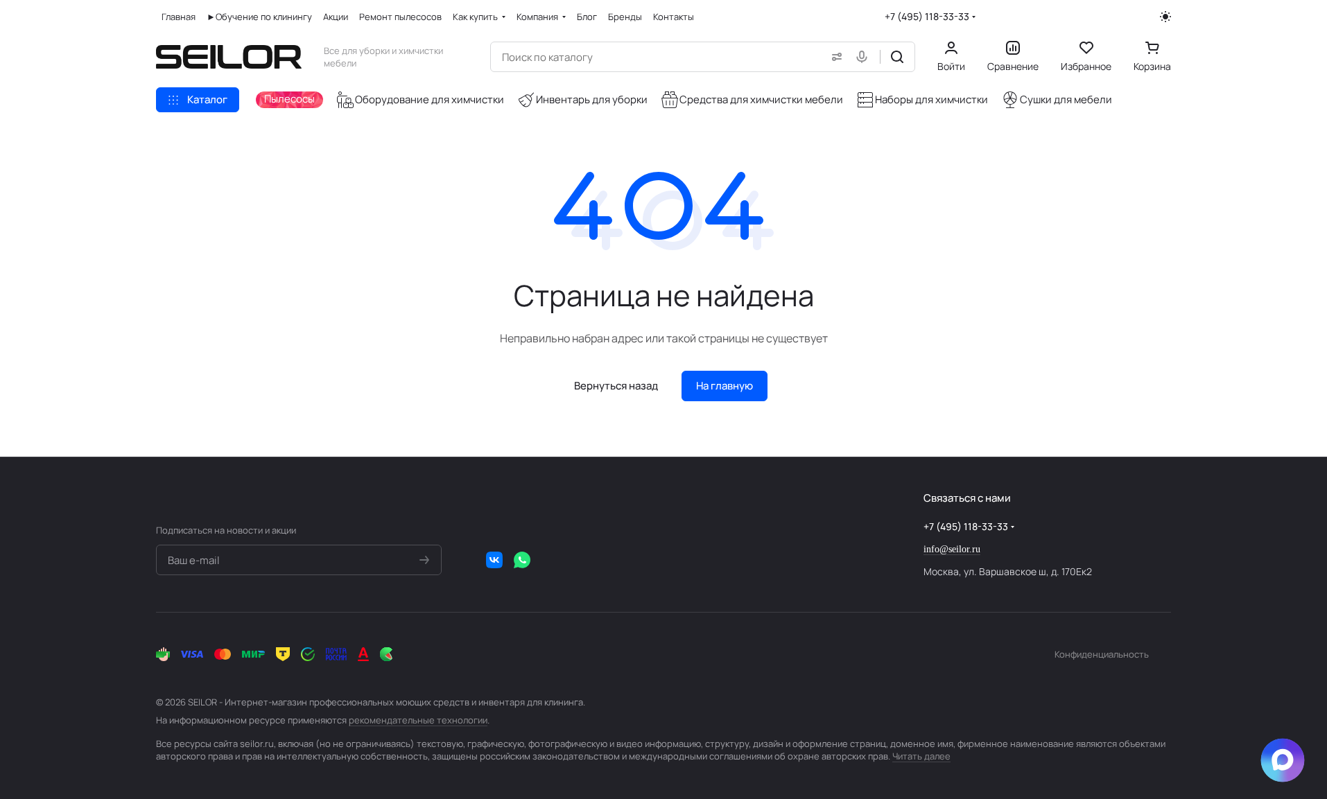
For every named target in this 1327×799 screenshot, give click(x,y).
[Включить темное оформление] (1165, 16)
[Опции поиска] (834, 56)
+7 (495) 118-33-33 (927, 16)
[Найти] (897, 56)
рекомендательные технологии (418, 720)
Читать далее (921, 756)
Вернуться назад (616, 385)
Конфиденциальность (1102, 654)
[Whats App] (522, 560)
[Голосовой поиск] (864, 56)
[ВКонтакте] (494, 560)
